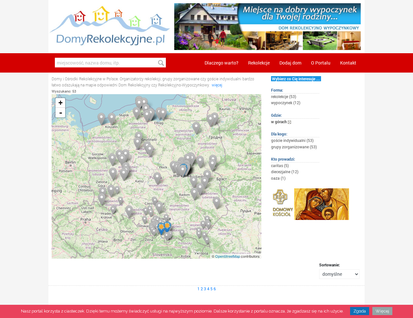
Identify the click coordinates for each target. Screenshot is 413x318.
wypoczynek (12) (285, 102)
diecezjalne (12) (284, 171)
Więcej (382, 311)
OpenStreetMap (227, 256)
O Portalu (320, 63)
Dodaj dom (290, 63)
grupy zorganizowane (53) (294, 146)
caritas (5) (280, 165)
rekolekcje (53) (283, 96)
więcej (217, 84)
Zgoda (359, 311)
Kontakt (348, 63)
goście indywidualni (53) (292, 140)
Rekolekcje (259, 63)
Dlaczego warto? (221, 63)
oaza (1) (278, 178)
